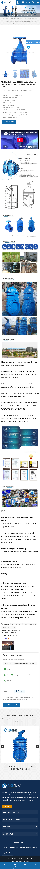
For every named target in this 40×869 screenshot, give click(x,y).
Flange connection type (9, 627)
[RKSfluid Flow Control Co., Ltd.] (6, 2)
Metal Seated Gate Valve (30, 18)
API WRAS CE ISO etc (30, 624)
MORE (7, 806)
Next (37, 746)
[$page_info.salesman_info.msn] (3, 639)
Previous (2, 746)
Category (12, 18)
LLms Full (26, 861)
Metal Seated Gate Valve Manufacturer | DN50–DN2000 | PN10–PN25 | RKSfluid (20, 768)
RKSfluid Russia (15, 847)
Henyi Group (5, 847)
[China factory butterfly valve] (20, 11)
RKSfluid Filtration (31, 847)
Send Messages (11, 704)
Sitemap (14, 861)
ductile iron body (16, 624)
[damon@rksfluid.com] (6, 639)
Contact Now (9, 122)
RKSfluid (22, 847)
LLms (20, 861)
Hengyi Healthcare (7, 853)
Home (6, 18)
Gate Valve (19, 18)
